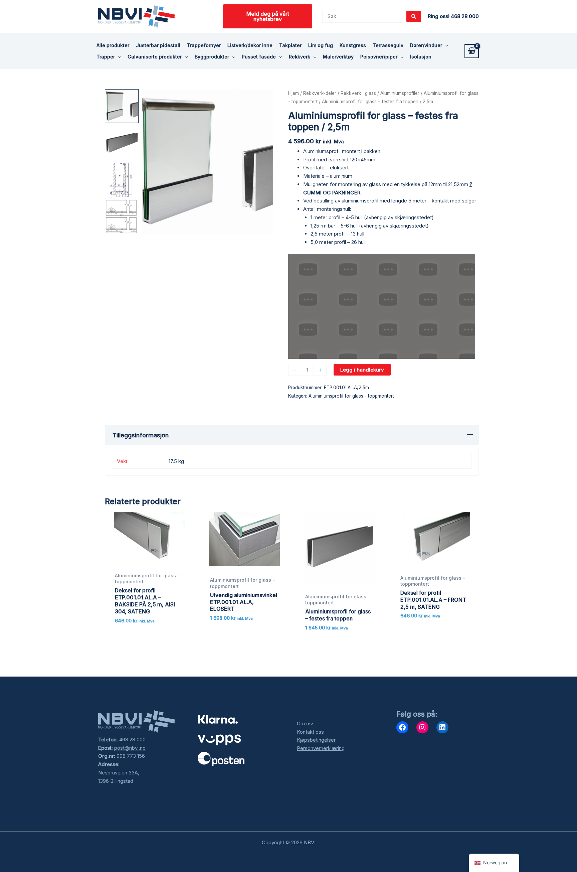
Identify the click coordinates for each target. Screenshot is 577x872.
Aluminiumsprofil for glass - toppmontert (351, 396)
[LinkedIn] (442, 727)
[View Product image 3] (122, 180)
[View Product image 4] (122, 217)
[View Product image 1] (122, 106)
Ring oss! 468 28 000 (453, 16)
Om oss (306, 723)
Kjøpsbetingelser (316, 740)
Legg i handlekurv (362, 370)
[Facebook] (402, 727)
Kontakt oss (310, 732)
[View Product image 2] (122, 143)
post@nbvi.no (130, 748)
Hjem (293, 93)
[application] (445, 45)
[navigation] (494, 863)
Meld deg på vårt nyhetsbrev (267, 16)
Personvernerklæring (321, 748)
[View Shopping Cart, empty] (471, 51)
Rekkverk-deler (319, 93)
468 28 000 (132, 739)
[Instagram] (422, 727)
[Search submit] (413, 16)
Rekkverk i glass (358, 93)
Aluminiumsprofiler (399, 93)
